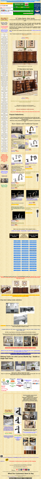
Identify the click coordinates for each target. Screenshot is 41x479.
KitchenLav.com (11, 464)
